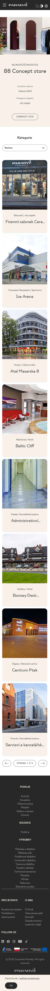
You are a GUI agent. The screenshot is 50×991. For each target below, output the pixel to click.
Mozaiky (25, 875)
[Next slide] (42, 763)
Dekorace (25, 883)
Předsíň (25, 807)
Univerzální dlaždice (25, 860)
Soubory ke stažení (11, 909)
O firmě (29, 909)
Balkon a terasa (25, 811)
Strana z (25, 763)
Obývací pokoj (25, 803)
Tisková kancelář (34, 913)
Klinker (25, 879)
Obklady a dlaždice (25, 849)
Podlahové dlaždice (25, 856)
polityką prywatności (29, 978)
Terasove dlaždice (25, 864)
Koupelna (25, 800)
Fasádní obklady (25, 868)
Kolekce (25, 832)
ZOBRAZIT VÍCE (25, 116)
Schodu (25, 815)
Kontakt (29, 917)
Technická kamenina (25, 871)
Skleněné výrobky (25, 886)
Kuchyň (25, 796)
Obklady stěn (25, 853)
